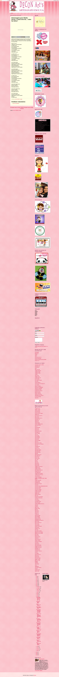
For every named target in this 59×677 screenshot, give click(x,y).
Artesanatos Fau (37, 446)
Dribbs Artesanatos (38, 494)
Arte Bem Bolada (37, 427)
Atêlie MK (36, 453)
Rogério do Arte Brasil (38, 394)
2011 (36, 584)
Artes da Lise (37, 439)
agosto (38, 592)
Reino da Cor (37, 555)
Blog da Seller (37, 465)
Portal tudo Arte (37, 549)
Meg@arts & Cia (37, 528)
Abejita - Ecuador (37, 409)
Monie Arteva (37, 535)
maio (37, 596)
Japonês (36, 314)
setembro (38, 590)
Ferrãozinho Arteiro (38, 501)
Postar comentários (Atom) (17, 110)
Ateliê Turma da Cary (38, 454)
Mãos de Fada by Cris (38, 522)
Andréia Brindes (37, 422)
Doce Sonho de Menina (38, 380)
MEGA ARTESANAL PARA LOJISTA (38, 643)
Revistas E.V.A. (37, 360)
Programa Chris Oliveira (38, 390)
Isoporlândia (37, 352)
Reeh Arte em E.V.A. (38, 554)
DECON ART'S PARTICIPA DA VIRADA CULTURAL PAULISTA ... (38, 611)
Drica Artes (36, 381)
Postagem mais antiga (28, 107)
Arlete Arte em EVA (38, 425)
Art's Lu (36, 426)
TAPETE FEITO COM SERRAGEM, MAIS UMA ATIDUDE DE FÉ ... (38, 615)
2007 (36, 654)
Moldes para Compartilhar (39, 387)
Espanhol (36, 311)
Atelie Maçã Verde (37, 452)
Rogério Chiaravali (38, 393)
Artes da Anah (37, 435)
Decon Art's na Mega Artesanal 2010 (38, 631)
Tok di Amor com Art (38, 567)
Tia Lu (36, 565)
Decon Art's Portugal (38, 489)
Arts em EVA (37, 447)
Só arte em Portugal (38, 396)
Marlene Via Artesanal (38, 526)
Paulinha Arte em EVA (38, 546)
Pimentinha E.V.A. (37, 548)
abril (37, 646)
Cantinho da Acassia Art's (39, 466)
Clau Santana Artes (38, 472)
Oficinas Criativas (37, 540)
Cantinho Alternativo (38, 370)
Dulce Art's (36, 495)
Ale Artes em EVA (37, 412)
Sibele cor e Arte (37, 560)
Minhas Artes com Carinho (39, 533)
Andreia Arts (37, 421)
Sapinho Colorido (37, 559)
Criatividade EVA (37, 482)
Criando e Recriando (38, 480)
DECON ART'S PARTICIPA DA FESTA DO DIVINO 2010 (38, 624)
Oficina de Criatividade (38, 388)
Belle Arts (36, 461)
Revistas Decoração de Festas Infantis (40, 359)
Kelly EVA (36, 509)
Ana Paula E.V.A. (37, 419)
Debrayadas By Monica (38, 483)
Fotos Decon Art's (37, 502)
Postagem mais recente (15, 107)
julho (37, 593)
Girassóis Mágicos (37, 382)
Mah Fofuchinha (37, 516)
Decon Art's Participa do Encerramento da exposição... (38, 620)
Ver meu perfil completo (38, 670)
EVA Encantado (37, 500)
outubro (38, 589)
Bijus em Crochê (37, 369)
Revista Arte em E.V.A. (38, 357)
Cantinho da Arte (37, 467)
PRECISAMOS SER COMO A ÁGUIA (38, 608)
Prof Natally (37, 553)
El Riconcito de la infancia (39, 496)
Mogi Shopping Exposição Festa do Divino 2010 (38, 634)
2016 (36, 577)
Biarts (36, 368)
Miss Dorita (36, 534)
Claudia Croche (37, 376)
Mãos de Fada (37, 521)
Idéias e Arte (37, 507)
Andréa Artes (37, 420)
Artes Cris (36, 434)
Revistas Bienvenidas (38, 358)
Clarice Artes (37, 375)
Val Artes (36, 568)
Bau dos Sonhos (37, 458)
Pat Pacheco (37, 542)
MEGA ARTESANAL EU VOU (38, 605)
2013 (36, 581)
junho (37, 594)
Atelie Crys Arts (37, 448)
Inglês (36, 310)
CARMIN (36, 374)
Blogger (35, 675)
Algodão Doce (37, 414)
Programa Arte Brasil (38, 389)
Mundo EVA (36, 353)
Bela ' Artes (36, 459)
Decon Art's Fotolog (38, 487)
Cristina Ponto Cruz (38, 377)
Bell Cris (36, 460)
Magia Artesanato (37, 515)
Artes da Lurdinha (37, 440)
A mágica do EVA (37, 408)
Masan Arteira (37, 527)
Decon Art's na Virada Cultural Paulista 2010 (38, 628)
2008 (36, 653)
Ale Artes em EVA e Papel (39, 413)
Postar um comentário (15, 103)
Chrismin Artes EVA (38, 471)
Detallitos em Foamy (38, 490)
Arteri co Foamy (37, 433)
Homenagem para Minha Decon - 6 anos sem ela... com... (38, 598)
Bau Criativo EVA (37, 455)
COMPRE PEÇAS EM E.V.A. (39, 474)
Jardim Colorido (37, 508)
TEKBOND (36, 562)
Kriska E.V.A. (37, 513)
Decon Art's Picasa (38, 488)
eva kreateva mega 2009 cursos (38, 638)
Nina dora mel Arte (38, 539)
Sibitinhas (36, 561)
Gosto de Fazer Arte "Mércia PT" (40, 383)
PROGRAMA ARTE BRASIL (38, 602)
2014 (36, 580)
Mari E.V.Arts (37, 523)
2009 (36, 652)
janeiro (38, 650)
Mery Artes (36, 529)
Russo (36, 315)
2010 (36, 585)
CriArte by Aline (37, 481)
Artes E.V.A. (36, 441)
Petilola (36, 354)
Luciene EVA (37, 514)
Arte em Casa (37, 428)
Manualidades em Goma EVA (39, 520)
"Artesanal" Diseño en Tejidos (39, 364)
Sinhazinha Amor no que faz (39, 395)
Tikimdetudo (37, 566)
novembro (38, 588)
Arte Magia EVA (37, 432)
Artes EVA (36, 445)
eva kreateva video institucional (38, 641)
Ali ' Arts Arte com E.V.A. (38, 415)
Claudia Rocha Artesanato (39, 473)
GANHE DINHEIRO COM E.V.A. (39, 503)
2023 (36, 576)
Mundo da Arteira (37, 536)
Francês (36, 312)
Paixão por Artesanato (38, 541)
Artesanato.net (37, 367)
